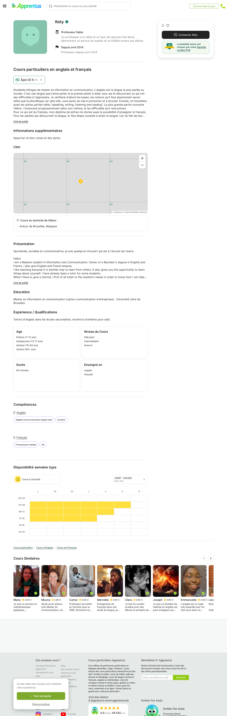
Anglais (21, 412)
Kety (59, 21)
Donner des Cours (204, 6)
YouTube (72, 714)
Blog (63, 666)
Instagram (47, 714)
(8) (30, 600)
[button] (167, 25)
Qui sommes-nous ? (70, 669)
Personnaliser (41, 704)
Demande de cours (45, 672)
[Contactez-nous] (223, 6)
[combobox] (89, 6)
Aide (38, 676)
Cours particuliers (23, 547)
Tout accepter (42, 696)
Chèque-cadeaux (69, 686)
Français (21, 437)
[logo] (28, 6)
